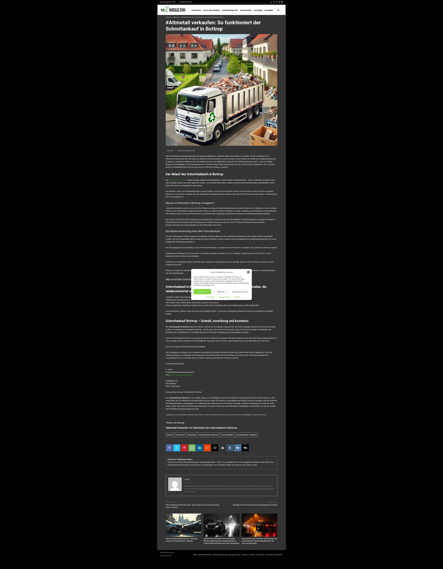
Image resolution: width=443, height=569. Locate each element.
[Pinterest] (184, 447)
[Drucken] (222, 447)
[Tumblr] (230, 447)
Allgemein (176, 17)
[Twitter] (276, 2)
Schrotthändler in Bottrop (246, 435)
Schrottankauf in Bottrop (178, 180)
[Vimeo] (279, 2)
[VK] (237, 447)
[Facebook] (271, 2)
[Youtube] (281, 2)
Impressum (237, 297)
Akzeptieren (202, 292)
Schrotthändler (227, 435)
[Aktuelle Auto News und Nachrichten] (173, 9)
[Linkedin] (199, 447)
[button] (248, 272)
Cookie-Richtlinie (210, 297)
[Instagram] (274, 2)
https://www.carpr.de (189, 482)
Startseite (168, 17)
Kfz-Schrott (180, 435)
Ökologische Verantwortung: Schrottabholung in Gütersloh (255, 505)
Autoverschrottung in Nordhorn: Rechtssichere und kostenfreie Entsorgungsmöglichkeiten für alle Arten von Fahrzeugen (259, 541)
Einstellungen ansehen (240, 292)
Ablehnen (220, 292)
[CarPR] (175, 485)
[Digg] (245, 447)
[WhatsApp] (192, 447)
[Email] (214, 447)
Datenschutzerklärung (224, 297)
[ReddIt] (207, 447)
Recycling (191, 435)
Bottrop (170, 435)
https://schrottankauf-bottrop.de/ (181, 375)
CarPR (186, 479)
